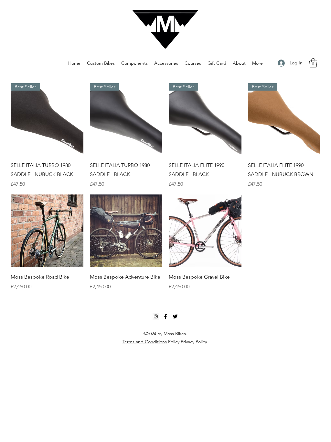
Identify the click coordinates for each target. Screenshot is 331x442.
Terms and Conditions (145, 342)
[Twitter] (175, 316)
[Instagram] (156, 316)
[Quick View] (47, 230)
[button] (313, 63)
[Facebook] (165, 316)
